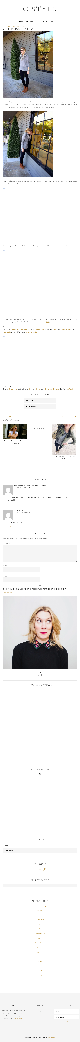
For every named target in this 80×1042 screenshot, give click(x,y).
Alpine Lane (51, 1037)
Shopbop (40, 966)
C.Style (40, 8)
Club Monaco (40, 919)
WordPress (53, 1039)
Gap (40, 924)
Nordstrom (40, 947)
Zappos (40, 975)
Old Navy (40, 952)
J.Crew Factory (40, 933)
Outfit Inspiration (9, 26)
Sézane (40, 961)
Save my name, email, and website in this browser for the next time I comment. (34, 589)
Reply (10, 504)
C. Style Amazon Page (40, 906)
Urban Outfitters (40, 970)
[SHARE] (63, 417)
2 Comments (8, 417)
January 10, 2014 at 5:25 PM (22, 487)
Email (6, 576)
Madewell (40, 938)
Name (6, 566)
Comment (7, 543)
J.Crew (40, 929)
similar (31, 389)
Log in (60, 1039)
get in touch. (18, 1018)
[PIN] (75, 417)
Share (69, 417)
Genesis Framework (43, 1039)
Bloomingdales (40, 915)
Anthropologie (40, 910)
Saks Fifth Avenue (40, 956)
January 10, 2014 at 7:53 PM (22, 512)
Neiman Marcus (40, 943)
